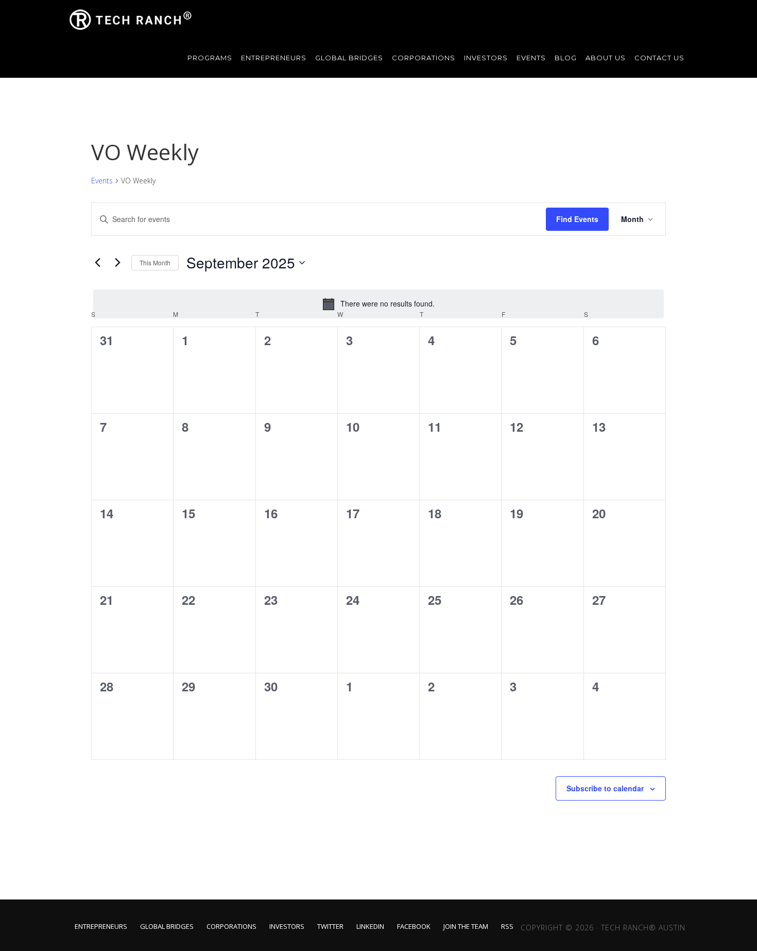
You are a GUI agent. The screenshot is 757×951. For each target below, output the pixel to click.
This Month (155, 262)
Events (102, 180)
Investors (286, 926)
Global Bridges (167, 926)
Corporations (231, 926)
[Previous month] (97, 263)
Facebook (414, 926)
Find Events (577, 219)
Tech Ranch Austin (131, 19)
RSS (507, 926)
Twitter (330, 926)
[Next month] (117, 263)
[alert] (378, 304)
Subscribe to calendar (605, 788)
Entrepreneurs (101, 926)
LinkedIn (370, 926)
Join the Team (465, 926)
